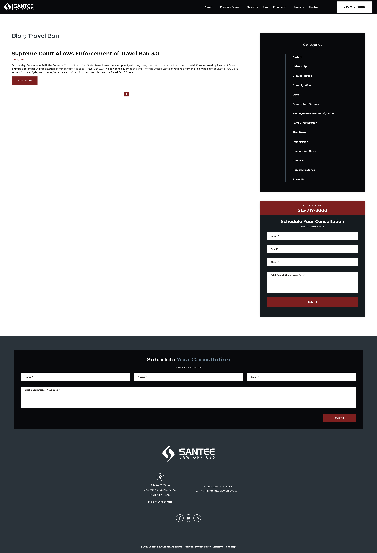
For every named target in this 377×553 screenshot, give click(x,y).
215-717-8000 (354, 7)
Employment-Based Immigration (313, 113)
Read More (25, 80)
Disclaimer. (218, 547)
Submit (312, 302)
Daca (296, 94)
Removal (298, 160)
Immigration (300, 141)
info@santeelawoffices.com (222, 490)
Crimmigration (302, 85)
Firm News (299, 132)
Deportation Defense (306, 104)
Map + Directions (160, 501)
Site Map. (231, 547)
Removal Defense (304, 170)
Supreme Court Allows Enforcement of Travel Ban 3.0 (85, 53)
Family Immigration (305, 122)
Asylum (297, 57)
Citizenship (300, 66)
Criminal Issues (302, 75)
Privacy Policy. (203, 547)
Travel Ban (299, 179)
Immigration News (304, 151)
